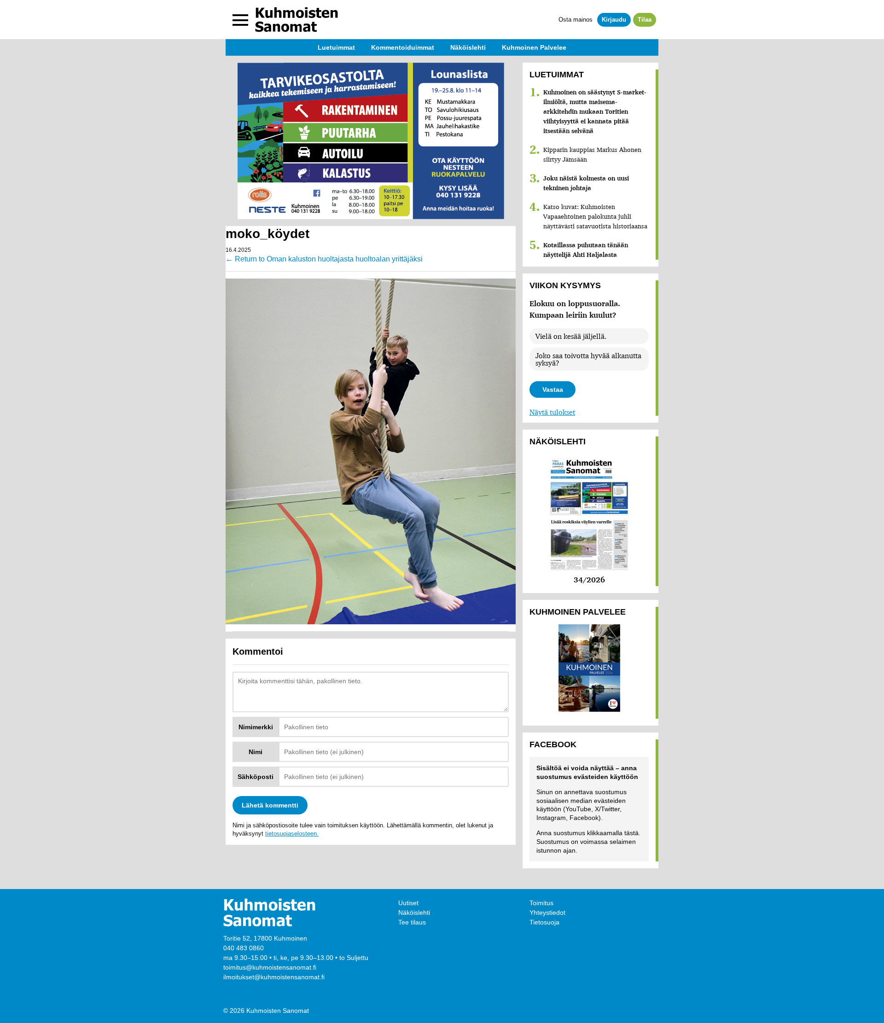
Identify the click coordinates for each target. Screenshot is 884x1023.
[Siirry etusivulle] (296, 19)
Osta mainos (575, 20)
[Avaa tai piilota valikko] (240, 20)
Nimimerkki (255, 727)
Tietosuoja (544, 922)
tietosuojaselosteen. (292, 833)
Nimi (255, 752)
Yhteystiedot (547, 912)
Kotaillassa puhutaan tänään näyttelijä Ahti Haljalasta (585, 250)
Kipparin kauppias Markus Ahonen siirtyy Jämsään (592, 154)
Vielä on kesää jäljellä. (570, 336)
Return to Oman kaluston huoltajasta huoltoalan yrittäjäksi (324, 259)
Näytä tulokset (552, 412)
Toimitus (541, 903)
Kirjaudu (614, 19)
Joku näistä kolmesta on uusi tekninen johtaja (586, 183)
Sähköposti (255, 776)
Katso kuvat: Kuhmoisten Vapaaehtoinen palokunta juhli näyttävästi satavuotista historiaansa (595, 216)
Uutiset (408, 903)
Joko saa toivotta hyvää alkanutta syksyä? (588, 359)
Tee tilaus (412, 922)
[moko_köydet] (371, 451)
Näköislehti (414, 912)
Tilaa (644, 19)
